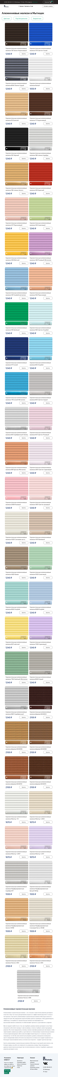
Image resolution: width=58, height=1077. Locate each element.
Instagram (29, 2)
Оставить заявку (48, 6)
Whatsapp (17, 2)
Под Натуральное (21, 18)
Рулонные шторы (34, 1067)
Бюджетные (37, 18)
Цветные (7, 18)
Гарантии (19, 1065)
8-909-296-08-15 (8, 2)
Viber (23, 2)
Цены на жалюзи (21, 1064)
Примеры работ (21, 1062)
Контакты (27, 6)
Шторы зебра (33, 1069)
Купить (24, 53)
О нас (31, 6)
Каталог (22, 6)
